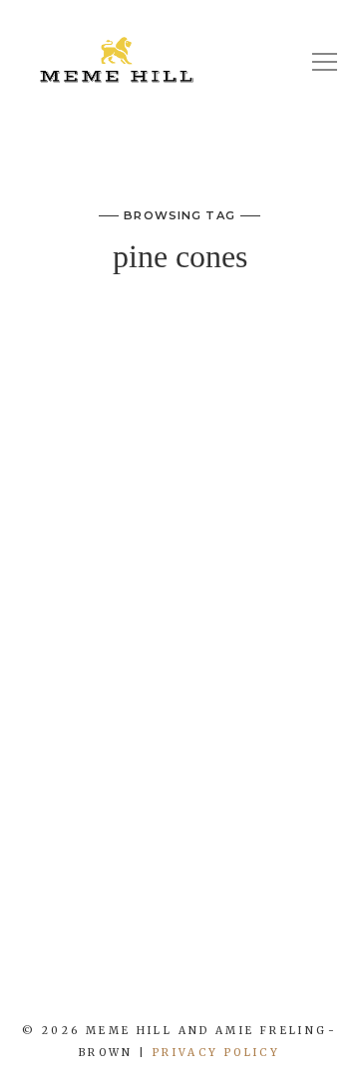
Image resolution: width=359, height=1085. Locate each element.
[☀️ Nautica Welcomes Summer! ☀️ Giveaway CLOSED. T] (194, 982)
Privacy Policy (216, 1052)
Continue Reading (179, 834)
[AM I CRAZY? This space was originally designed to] (314, 982)
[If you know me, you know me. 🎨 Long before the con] (135, 982)
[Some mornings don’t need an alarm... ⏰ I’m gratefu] (75, 982)
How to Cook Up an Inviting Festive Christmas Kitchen (180, 371)
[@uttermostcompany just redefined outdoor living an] (254, 982)
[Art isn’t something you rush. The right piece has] (15, 982)
